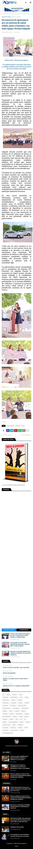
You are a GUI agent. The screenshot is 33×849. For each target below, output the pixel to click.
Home (16, 846)
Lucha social (19, 714)
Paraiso (4, 722)
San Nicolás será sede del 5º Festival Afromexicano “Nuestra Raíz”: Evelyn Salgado (20, 644)
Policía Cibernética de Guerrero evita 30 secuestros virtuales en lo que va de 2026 (20, 789)
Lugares (26, 714)
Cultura (20, 703)
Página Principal (6, 17)
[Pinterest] (16, 430)
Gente (10, 711)
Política (21, 722)
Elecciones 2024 (22, 705)
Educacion (12, 705)
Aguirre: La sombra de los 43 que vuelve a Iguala (15, 679)
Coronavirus (5, 703)
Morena (15, 716)
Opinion (11, 719)
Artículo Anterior (7, 435)
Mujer (20, 716)
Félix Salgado (25, 708)
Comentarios (23, 630)
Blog (21, 697)
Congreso (20, 700)
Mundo (26, 716)
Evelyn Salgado (16, 17)
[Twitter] (12, 430)
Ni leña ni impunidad (9, 673)
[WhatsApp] (20, 430)
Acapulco (14, 694)
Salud (23, 426)
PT (25, 719)
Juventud (5, 714)
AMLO (8, 694)
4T (3, 694)
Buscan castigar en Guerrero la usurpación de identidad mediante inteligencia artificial (20, 775)
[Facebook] (8, 430)
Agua (20, 694)
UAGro (26, 727)
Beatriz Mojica (14, 697)
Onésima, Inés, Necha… (17, 827)
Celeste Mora (6, 700)
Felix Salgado (16, 708)
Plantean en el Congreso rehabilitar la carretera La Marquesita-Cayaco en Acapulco (20, 766)
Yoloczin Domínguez (8, 733)
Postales (28, 722)
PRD (17, 719)
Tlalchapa (13, 727)
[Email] (24, 430)
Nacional (5, 719)
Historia (23, 711)
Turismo (20, 727)
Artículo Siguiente (25, 435)
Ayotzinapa (5, 697)
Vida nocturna (14, 730)
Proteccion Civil (6, 725)
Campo (26, 697)
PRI (21, 719)
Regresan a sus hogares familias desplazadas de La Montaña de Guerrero (20, 806)
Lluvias (11, 714)
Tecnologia (5, 727)
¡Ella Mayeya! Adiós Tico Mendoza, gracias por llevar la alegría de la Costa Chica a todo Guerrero (20, 820)
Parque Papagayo (13, 722)
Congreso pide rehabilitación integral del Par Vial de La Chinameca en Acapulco (19, 758)
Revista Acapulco (21, 843)
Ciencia (13, 700)
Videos (21, 730)
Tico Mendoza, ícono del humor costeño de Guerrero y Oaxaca (19, 835)
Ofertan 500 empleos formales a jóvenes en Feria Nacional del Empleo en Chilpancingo (20, 635)
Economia (5, 705)
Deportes (27, 703)
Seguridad (20, 725)
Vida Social (5, 730)
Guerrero (18, 426)
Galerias (5, 711)
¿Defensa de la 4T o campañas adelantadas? (16, 686)
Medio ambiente (6, 716)
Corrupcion (13, 703)
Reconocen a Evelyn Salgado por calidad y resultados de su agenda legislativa (20, 653)
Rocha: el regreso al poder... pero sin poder (16, 667)
